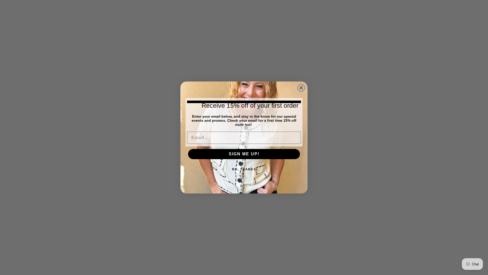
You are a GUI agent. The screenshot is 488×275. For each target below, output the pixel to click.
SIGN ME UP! (244, 154)
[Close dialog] (301, 88)
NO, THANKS (244, 169)
